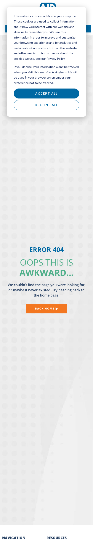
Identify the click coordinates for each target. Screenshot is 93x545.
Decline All (46, 105)
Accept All (46, 93)
